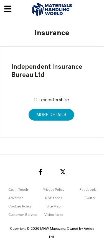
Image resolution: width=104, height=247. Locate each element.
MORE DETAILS (51, 115)
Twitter (90, 198)
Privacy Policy (53, 190)
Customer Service (22, 215)
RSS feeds (53, 198)
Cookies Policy (20, 206)
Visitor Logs (53, 215)
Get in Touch (18, 190)
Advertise (15, 198)
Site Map (53, 206)
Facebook (88, 190)
